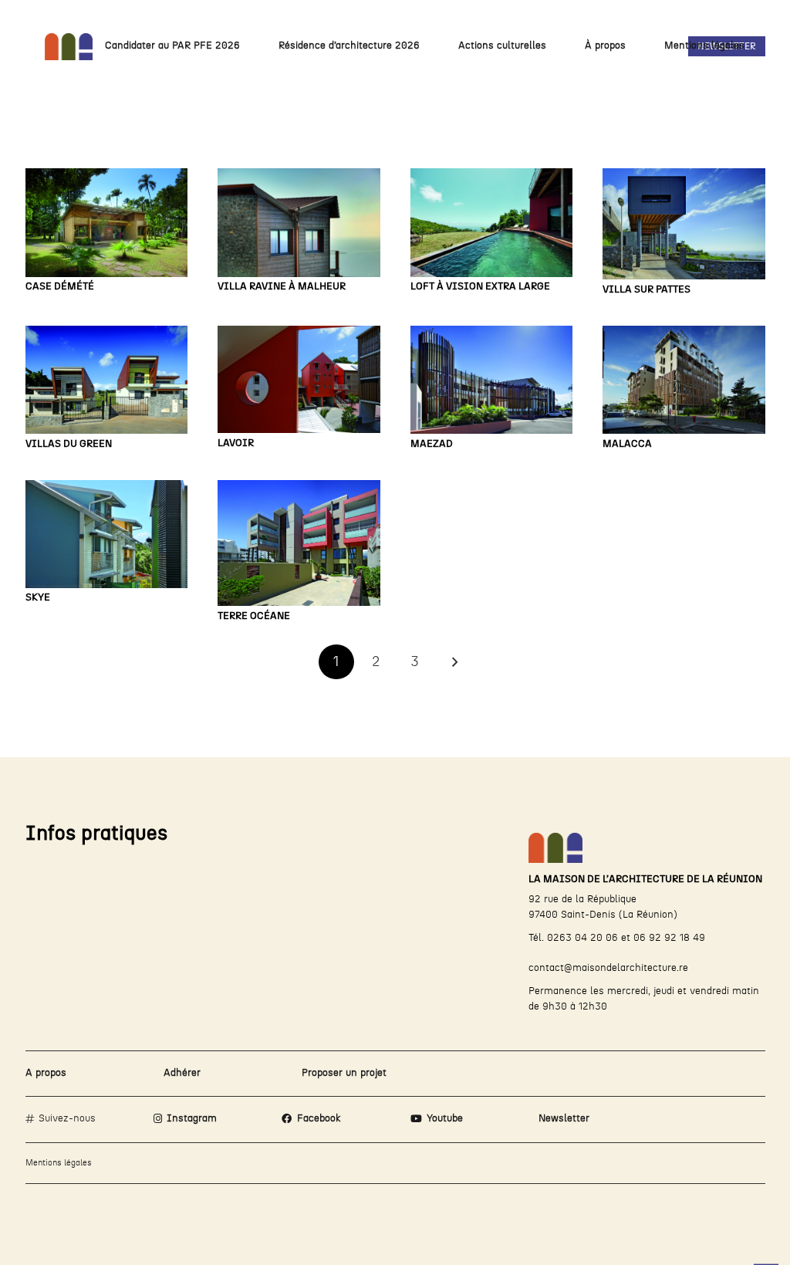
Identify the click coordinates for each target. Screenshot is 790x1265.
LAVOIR (236, 443)
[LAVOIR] (299, 379)
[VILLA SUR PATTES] (684, 223)
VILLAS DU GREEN (68, 444)
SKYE (37, 598)
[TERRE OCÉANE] (299, 543)
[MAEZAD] (491, 380)
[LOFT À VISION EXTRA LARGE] (491, 222)
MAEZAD (431, 444)
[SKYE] (106, 534)
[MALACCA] (684, 380)
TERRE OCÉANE (254, 616)
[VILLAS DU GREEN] (106, 380)
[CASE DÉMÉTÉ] (106, 222)
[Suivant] (453, 662)
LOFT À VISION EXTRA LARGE (480, 287)
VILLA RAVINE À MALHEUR (282, 287)
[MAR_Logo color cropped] (69, 46)
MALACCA (627, 444)
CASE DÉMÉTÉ (59, 287)
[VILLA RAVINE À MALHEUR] (299, 222)
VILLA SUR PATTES (646, 290)
